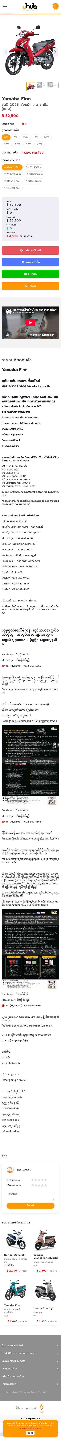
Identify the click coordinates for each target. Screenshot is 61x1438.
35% (28, 144)
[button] (55, 52)
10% (25, 137)
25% (6, 144)
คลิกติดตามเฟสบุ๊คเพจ (28, 561)
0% (6, 137)
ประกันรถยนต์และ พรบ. (13, 1361)
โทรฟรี (32, 286)
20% (46, 137)
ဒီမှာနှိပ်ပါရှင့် (22, 654)
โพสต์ (30, 1206)
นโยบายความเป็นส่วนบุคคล (30, 1428)
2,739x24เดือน (12, 174)
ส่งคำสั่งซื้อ (33, 262)
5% (15, 137)
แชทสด (32, 274)
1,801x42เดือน (34, 181)
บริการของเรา (14, 1185)
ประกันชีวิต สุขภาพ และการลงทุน (18, 1353)
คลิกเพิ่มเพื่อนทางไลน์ (24, 544)
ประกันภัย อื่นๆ (9, 1368)
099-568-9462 (20, 578)
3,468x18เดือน (34, 167)
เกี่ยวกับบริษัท (9, 1384)
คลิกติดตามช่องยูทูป (25, 555)
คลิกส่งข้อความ (25, 538)
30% (17, 144)
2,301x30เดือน (35, 174)
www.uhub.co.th (28, 566)
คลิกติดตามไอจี (24, 549)
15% (36, 137)
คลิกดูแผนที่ (37, 527)
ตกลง (30, 1432)
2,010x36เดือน (12, 181)
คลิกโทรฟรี (16, 572)
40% (39, 144)
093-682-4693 (20, 589)
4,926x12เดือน (12, 167)
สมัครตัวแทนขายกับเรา (13, 1376)
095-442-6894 (21, 583)
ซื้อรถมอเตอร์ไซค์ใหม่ (12, 1345)
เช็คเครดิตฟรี (32, 250)
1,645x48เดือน (12, 188)
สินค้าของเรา (13, 1180)
